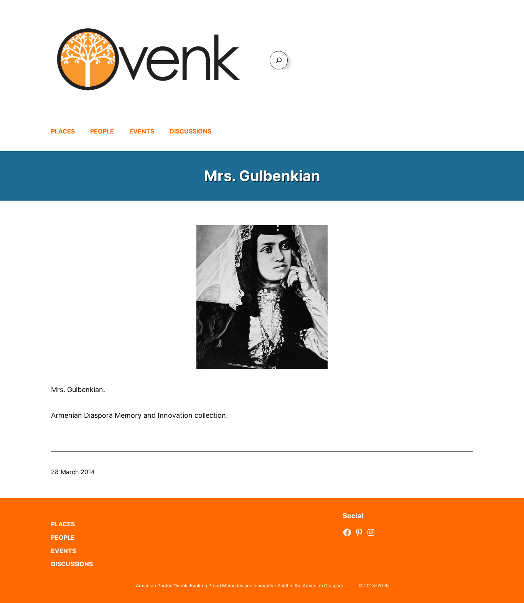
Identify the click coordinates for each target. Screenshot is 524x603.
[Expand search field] (279, 60)
